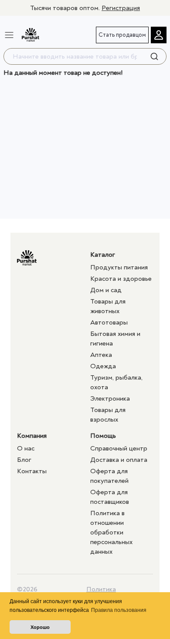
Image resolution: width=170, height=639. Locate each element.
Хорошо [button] (40, 627)
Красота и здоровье (121, 278)
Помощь (103, 435)
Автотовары (109, 322)
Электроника (110, 398)
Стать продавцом (122, 34)
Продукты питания (119, 267)
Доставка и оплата (118, 459)
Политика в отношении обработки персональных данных (111, 532)
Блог (24, 459)
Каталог (102, 254)
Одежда (103, 366)
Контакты (32, 471)
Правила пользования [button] (118, 610)
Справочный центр (118, 448)
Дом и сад (106, 290)
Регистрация (121, 7)
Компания (32, 435)
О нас (25, 448)
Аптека (101, 354)
